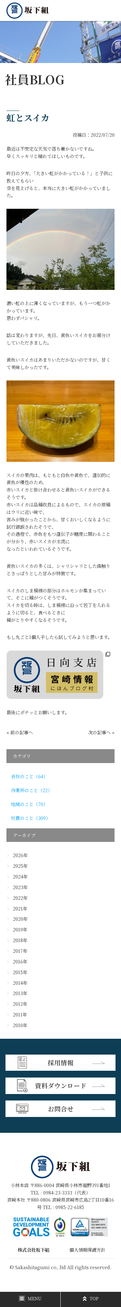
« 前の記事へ (19, 732)
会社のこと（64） (29, 776)
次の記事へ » (101, 732)
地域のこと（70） (29, 804)
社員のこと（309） (30, 818)
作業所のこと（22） (31, 790)
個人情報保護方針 (87, 1250)
